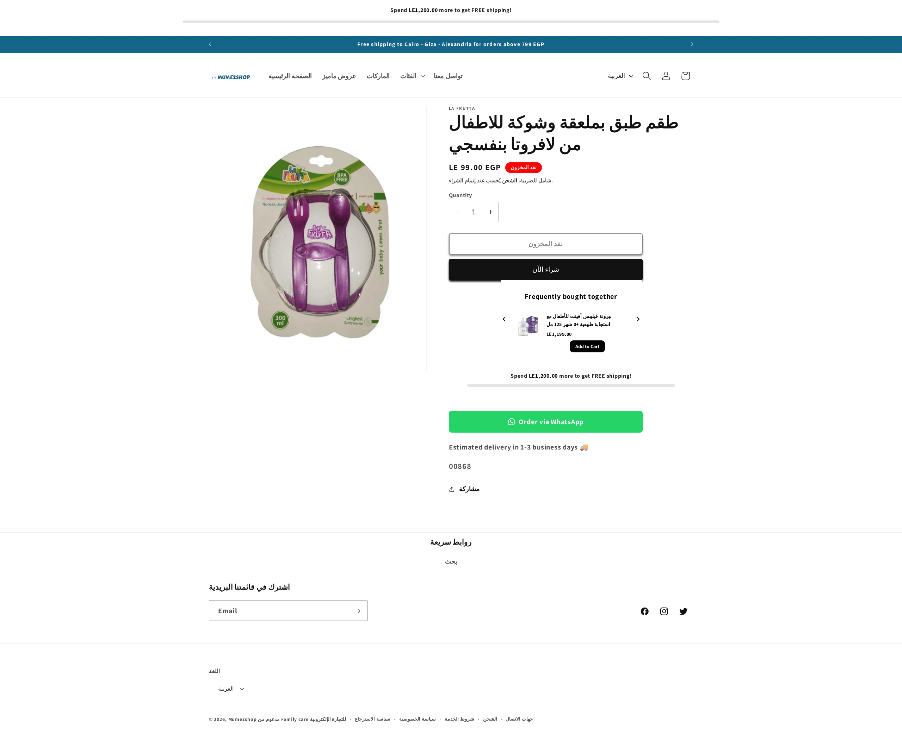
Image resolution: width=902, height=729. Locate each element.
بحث (451, 561)
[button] (411, 76)
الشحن (509, 180)
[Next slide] (638, 319)
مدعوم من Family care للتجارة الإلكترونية (302, 719)
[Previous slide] (504, 319)
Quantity (460, 195)
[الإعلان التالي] (692, 44)
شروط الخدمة (459, 719)
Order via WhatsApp (551, 421)
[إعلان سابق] (210, 44)
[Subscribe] (357, 611)
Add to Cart (587, 347)
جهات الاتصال (519, 719)
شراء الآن (545, 269)
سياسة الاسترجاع (372, 719)
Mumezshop (242, 719)
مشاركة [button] (469, 489)
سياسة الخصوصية (417, 719)
